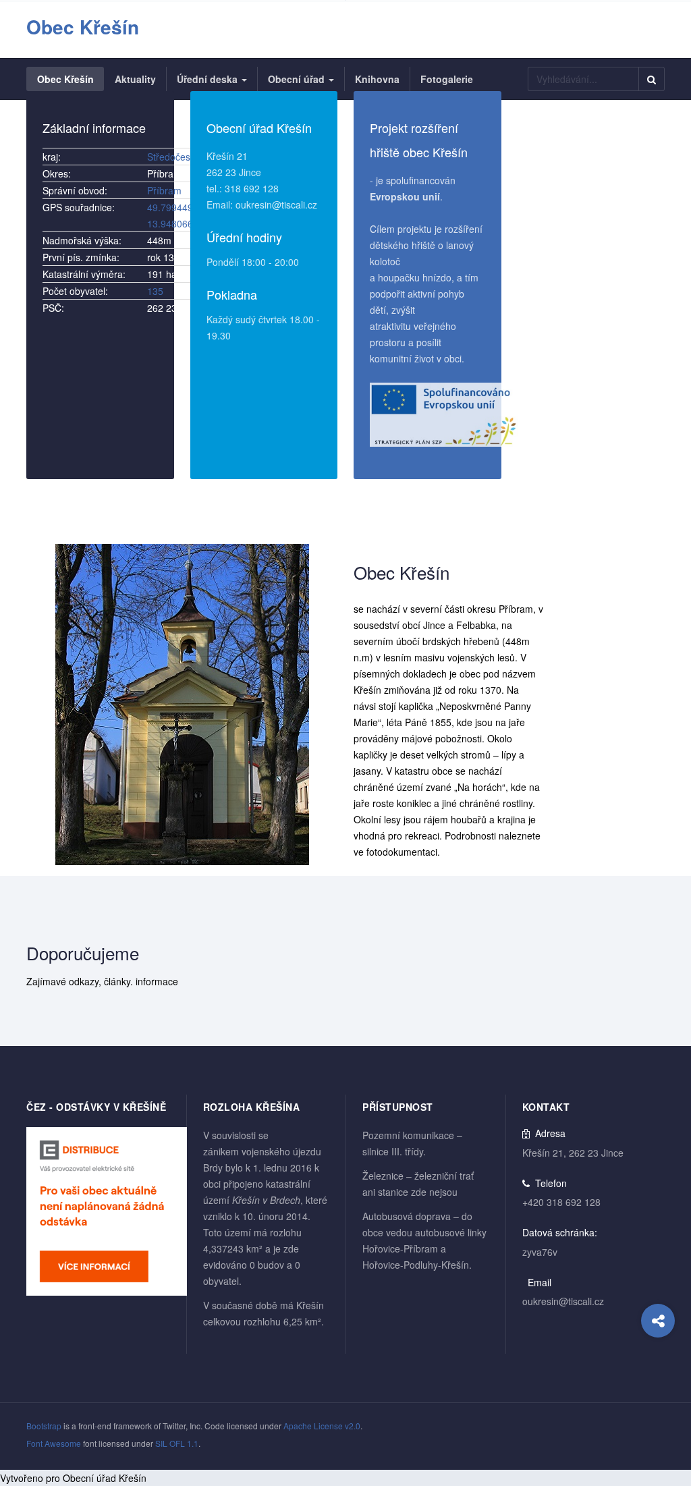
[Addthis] (658, 1321)
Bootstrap (43, 1425)
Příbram (164, 190)
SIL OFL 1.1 (176, 1443)
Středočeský (173, 156)
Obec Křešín (401, 571)
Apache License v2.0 (321, 1425)
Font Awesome (53, 1443)
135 (155, 291)
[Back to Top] (658, 1375)
